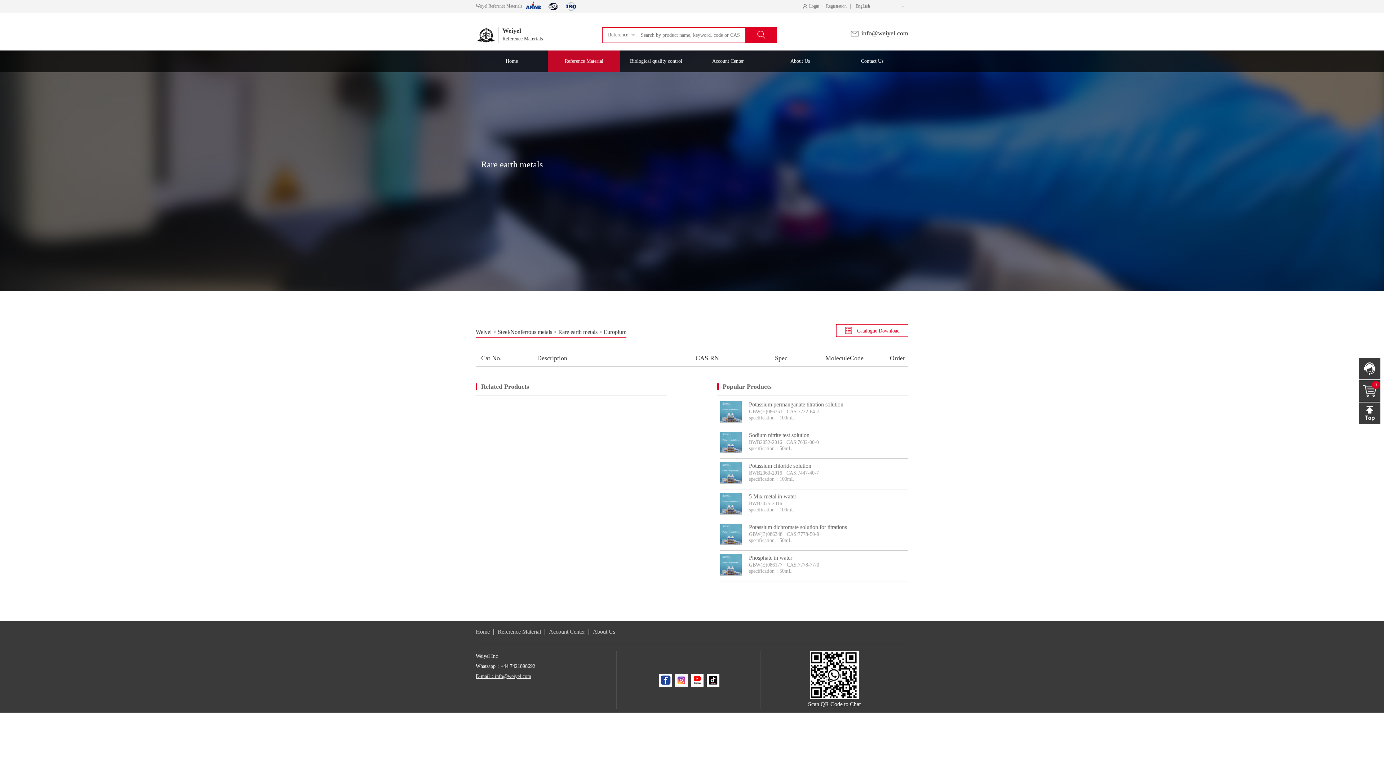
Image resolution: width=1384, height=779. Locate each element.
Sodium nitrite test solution (779, 435)
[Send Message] (1369, 368)
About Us (604, 632)
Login (812, 6)
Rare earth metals (578, 332)
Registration (836, 6)
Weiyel (484, 332)
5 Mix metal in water (772, 496)
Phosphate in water (770, 558)
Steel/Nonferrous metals (525, 332)
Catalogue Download (878, 331)
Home (483, 632)
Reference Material (519, 632)
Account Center (567, 632)
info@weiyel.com (884, 33)
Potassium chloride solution (780, 466)
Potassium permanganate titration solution (796, 404)
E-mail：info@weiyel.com (503, 676)
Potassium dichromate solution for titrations (798, 527)
